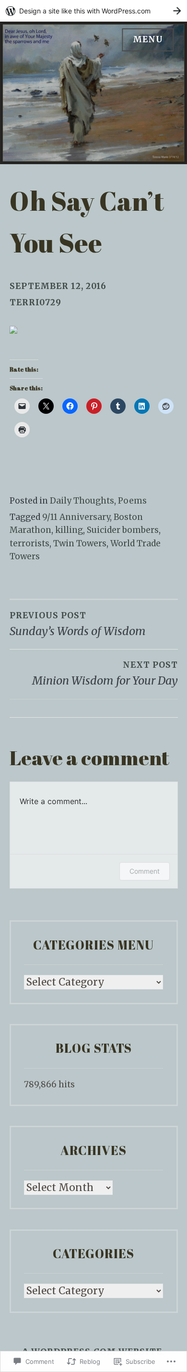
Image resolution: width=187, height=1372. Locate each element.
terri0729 (35, 302)
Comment (144, 871)
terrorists (29, 543)
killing (69, 530)
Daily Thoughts (82, 500)
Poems (132, 500)
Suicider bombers (123, 530)
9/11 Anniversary (76, 517)
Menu (148, 39)
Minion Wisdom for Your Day (105, 673)
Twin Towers (79, 543)
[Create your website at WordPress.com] (93, 11)
